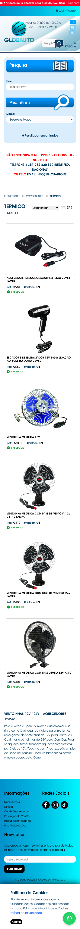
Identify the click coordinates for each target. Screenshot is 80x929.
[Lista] (63, 208)
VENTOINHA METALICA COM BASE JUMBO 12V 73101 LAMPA (40, 674)
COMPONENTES (34, 196)
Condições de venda (16, 811)
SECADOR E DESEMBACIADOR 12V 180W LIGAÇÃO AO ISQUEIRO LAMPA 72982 (39, 359)
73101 (13, 682)
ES (72, 27)
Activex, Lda (58, 879)
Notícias (8, 806)
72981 (13, 287)
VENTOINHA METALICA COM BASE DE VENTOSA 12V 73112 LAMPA (38, 515)
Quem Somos (12, 802)
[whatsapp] (69, 918)
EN (72, 32)
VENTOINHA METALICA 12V (23, 437)
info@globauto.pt (51, 174)
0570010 (15, 443)
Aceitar (16, 921)
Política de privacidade (17, 820)
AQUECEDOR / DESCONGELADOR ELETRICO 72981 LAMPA (38, 279)
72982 (13, 366)
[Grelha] (69, 208)
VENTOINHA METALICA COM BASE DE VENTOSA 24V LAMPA (38, 594)
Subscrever (14, 868)
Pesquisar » (20, 102)
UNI (32, 287)
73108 (13, 602)
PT (73, 22)
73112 (13, 522)
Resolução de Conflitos (17, 816)
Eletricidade (11, 196)
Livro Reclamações (15, 825)
